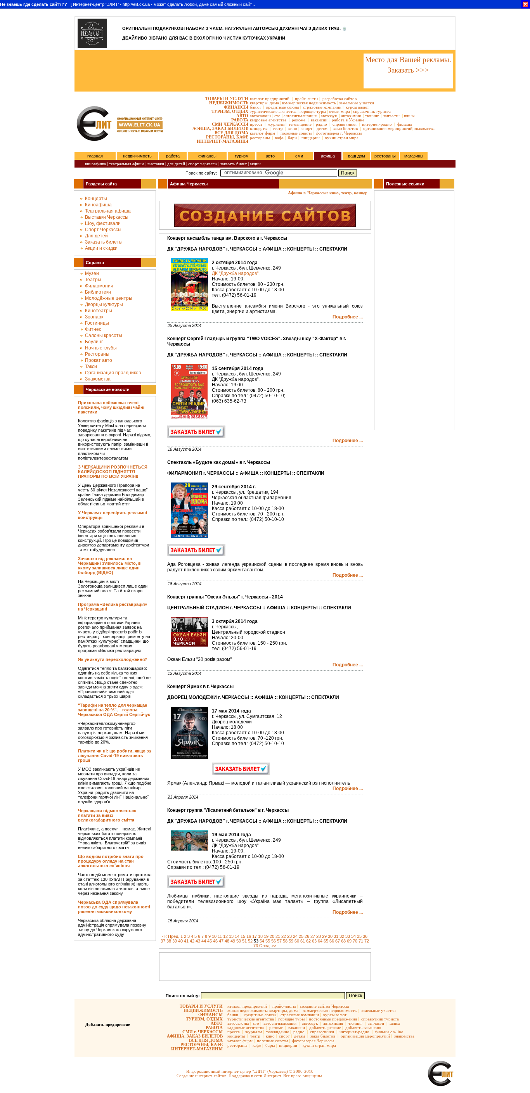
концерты (258, 128)
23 (289, 936)
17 (254, 936)
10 (214, 936)
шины (409, 115)
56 (273, 941)
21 (277, 936)
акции (255, 163)
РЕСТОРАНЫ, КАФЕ (227, 137)
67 (337, 941)
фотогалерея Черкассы (313, 1040)
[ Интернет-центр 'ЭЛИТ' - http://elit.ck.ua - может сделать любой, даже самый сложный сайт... (127, 4)
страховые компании (322, 107)
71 (361, 941)
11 (220, 936)
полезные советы (296, 133)
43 (198, 941)
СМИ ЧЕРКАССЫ (230, 124)
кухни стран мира (342, 137)
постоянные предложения (333, 1019)
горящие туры (313, 111)
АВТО (242, 115)
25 (301, 936)
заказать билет (233, 163)
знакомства (424, 128)
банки (255, 107)
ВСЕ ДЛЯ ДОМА (231, 132)
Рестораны (97, 354)
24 (295, 936)
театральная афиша (126, 163)
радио (321, 124)
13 (231, 936)
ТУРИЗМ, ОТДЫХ (229, 111)
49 (232, 941)
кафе (279, 137)
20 (272, 936)
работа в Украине (348, 120)
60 (296, 941)
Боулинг (94, 341)
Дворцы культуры (104, 304)
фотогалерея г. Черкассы (339, 133)
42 (192, 941)
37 (163, 941)
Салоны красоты (103, 335)
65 (326, 941)
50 (238, 941)
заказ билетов (345, 128)
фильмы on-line (389, 1031)
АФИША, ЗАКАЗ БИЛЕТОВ (220, 128)
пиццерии (310, 137)
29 (324, 936)
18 (260, 936)
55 (267, 941)
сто (277, 115)
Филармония (99, 286)
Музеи (92, 273)
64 (320, 941)
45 (209, 941)
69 (349, 941)
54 (262, 941)
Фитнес (93, 329)
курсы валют (357, 107)
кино (292, 128)
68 (343, 941)
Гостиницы (97, 323)
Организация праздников (113, 372)
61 (302, 941)
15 (243, 936)
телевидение (300, 124)
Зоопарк (94, 317)
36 (365, 936)
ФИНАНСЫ (236, 107)
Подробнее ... (348, 317)
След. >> (267, 945)
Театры (93, 279)
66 (331, 941)
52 (250, 941)
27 (312, 936)
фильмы (404, 124)
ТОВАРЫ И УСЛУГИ (226, 98)
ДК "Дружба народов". (236, 273)
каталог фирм (262, 133)
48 (227, 941)
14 (237, 936)
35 (359, 936)
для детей (176, 163)
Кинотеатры (98, 310)
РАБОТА (239, 120)
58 (285, 941)
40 (180, 941)
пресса (256, 124)
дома (274, 102)
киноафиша (95, 163)
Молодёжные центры (108, 298)
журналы (276, 124)
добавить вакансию (363, 1027)
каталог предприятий (269, 98)
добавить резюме (325, 1027)
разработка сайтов (339, 98)
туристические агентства (273, 111)
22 (283, 936)
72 (366, 941)
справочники (345, 124)
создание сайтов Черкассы (324, 1006)
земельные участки (356, 102)
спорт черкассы (202, 163)
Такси (91, 366)
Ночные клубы (101, 348)
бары (292, 137)
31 (336, 936)
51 (244, 941)
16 (248, 936)
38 (168, 941)
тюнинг (372, 115)
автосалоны (260, 115)
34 (353, 936)
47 (221, 941)
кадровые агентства (268, 120)
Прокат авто (98, 360)
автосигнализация (300, 115)
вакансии (319, 120)
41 (186, 941)
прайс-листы (306, 98)
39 (174, 941)
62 (308, 941)
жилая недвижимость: (247, 1010)
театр (278, 128)
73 (255, 945)
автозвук (329, 115)
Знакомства (98, 379)
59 (291, 941)
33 (347, 936)
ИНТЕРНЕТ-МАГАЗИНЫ (222, 141)
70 (355, 941)
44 (203, 941)
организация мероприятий (387, 128)
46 (215, 941)
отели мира (339, 111)
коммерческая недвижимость (309, 102)
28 (318, 936)
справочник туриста (372, 111)
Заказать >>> (408, 70)
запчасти (391, 115)
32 (341, 936)
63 (314, 941)
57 (279, 941)
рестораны (260, 137)
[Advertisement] (218, 71)
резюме (298, 120)
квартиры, (259, 102)
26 (307, 936)
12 (225, 936)
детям (322, 128)
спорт (306, 128)
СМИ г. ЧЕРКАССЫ (202, 1031)
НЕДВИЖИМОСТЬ (228, 102)
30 (330, 936)
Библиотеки (98, 292)
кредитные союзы (282, 107)
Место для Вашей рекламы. (408, 59)
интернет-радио (377, 124)
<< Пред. (170, 936)
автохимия (351, 115)
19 (266, 936)
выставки (155, 163)
